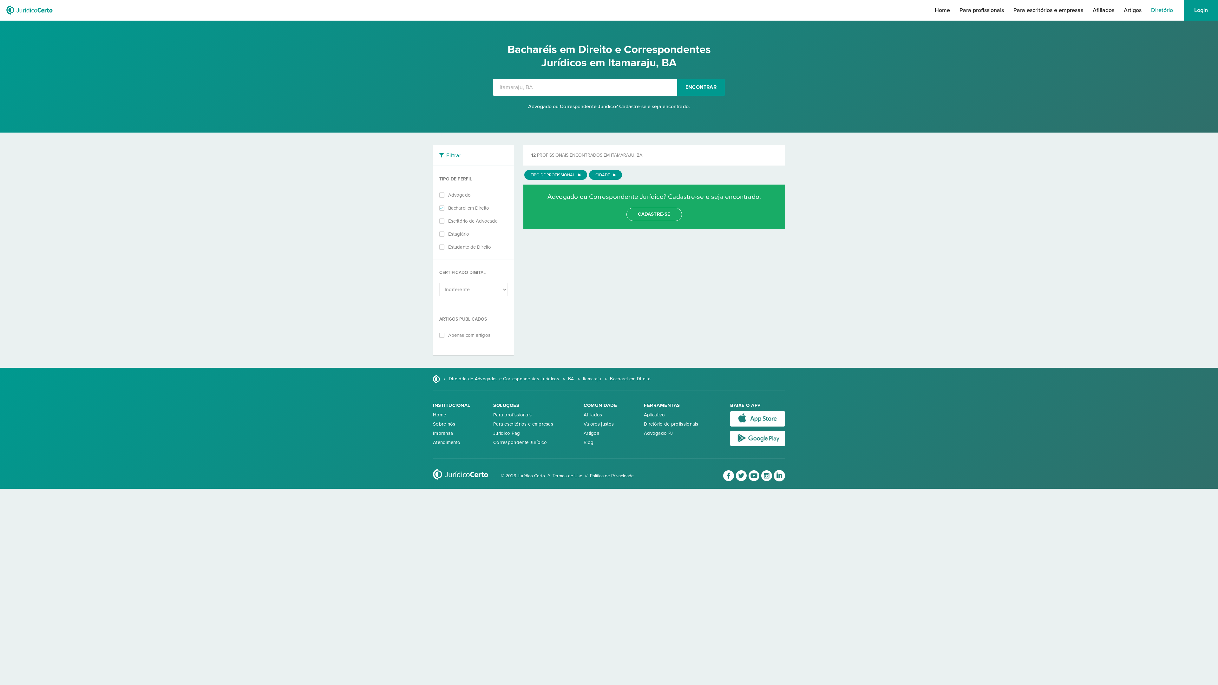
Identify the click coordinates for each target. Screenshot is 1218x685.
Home (942, 10)
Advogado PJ (658, 433)
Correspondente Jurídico (520, 442)
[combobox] (585, 87)
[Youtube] (754, 480)
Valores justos (599, 424)
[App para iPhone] (757, 425)
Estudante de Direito (469, 247)
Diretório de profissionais (671, 424)
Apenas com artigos (469, 335)
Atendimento (446, 442)
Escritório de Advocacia (473, 221)
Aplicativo (654, 415)
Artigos (1133, 10)
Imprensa (443, 433)
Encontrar (701, 87)
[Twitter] (742, 480)
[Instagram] (767, 480)
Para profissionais (981, 10)
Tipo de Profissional (553, 175)
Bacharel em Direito (468, 208)
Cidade (603, 175)
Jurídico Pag (506, 433)
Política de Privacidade (612, 476)
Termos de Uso (567, 476)
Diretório (1162, 10)
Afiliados (1103, 10)
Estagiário (458, 234)
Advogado (459, 195)
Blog (588, 442)
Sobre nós (444, 424)
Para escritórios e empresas (1048, 10)
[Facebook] (729, 480)
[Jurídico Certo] (29, 15)
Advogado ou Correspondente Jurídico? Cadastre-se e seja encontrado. (609, 106)
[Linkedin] (779, 480)
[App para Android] (757, 444)
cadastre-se (654, 214)
